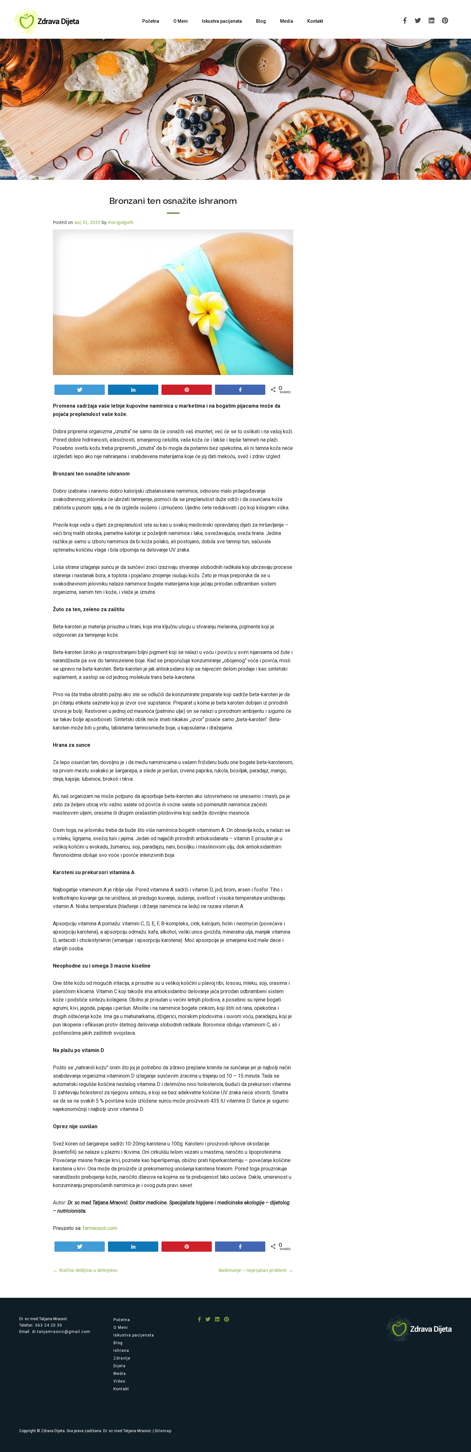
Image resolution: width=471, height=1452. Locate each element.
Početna (150, 21)
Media (286, 21)
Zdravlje (121, 1358)
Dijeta (119, 1366)
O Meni (180, 21)
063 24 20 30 (48, 1325)
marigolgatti (121, 222)
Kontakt (315, 21)
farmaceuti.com (100, 1228)
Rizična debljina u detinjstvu (85, 1270)
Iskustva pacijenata (222, 21)
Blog (261, 21)
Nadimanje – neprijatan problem (256, 1270)
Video (119, 1381)
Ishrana (121, 1350)
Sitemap (163, 1431)
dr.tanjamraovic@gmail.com (61, 1331)
